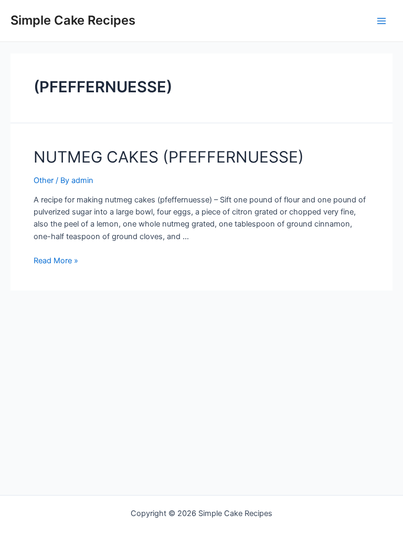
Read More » (56, 260)
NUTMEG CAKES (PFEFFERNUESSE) (169, 156)
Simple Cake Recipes (72, 20)
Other (44, 180)
